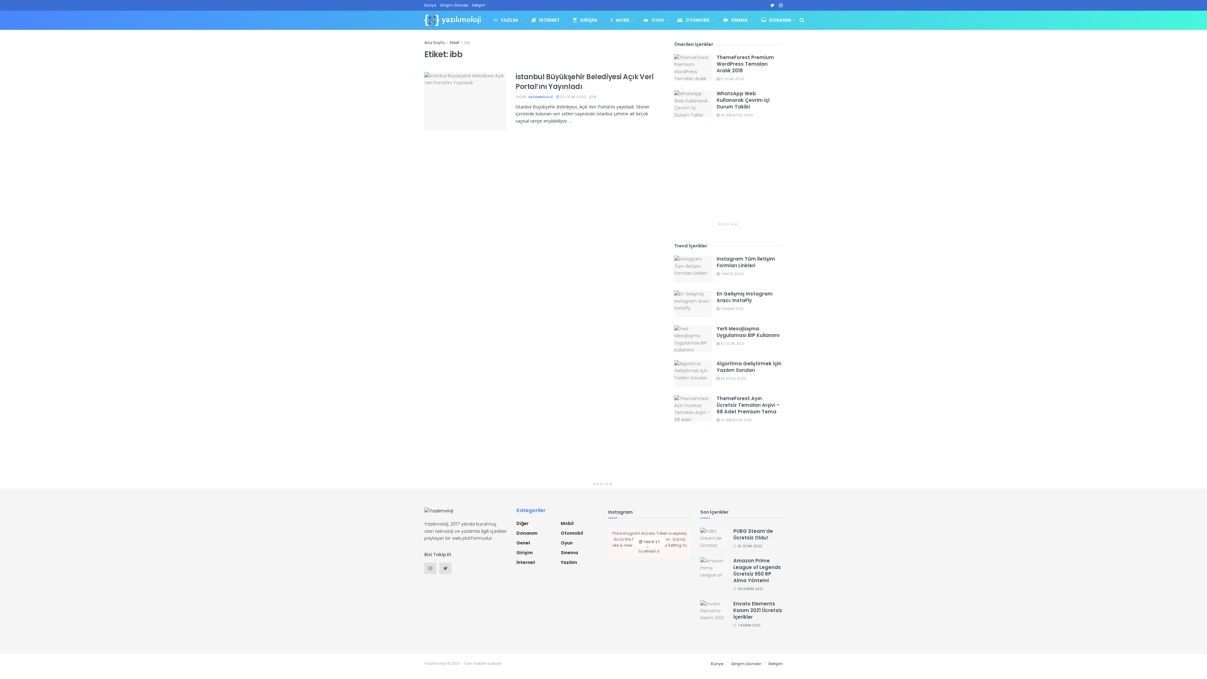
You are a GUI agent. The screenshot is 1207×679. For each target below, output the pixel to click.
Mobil (623, 20)
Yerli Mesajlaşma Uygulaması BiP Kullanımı (748, 332)
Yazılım (509, 20)
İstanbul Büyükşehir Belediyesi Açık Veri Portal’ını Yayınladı (584, 81)
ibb (467, 42)
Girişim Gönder (454, 5)
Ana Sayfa (434, 42)
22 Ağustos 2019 (735, 419)
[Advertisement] (728, 175)
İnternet (549, 20)
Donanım (780, 20)
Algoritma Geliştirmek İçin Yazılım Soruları (749, 366)
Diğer (522, 523)
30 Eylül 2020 (732, 378)
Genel (523, 543)
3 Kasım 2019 (731, 308)
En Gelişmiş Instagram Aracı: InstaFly (745, 297)
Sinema (739, 20)
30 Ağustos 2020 (736, 115)
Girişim (588, 20)
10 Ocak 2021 (731, 343)
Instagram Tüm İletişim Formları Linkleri (746, 262)
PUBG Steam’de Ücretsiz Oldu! (753, 534)
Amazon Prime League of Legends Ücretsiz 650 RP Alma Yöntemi (757, 570)
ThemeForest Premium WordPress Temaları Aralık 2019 (745, 64)
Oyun (657, 20)
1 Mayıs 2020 (731, 273)
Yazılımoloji (540, 96)
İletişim (478, 5)
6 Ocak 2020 (731, 78)
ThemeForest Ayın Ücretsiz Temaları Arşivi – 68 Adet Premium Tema (748, 405)
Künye (430, 5)
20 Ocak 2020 (572, 96)
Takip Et (651, 541)
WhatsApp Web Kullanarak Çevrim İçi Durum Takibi (743, 100)
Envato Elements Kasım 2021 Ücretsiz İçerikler (757, 610)
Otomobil (698, 20)
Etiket (454, 42)
